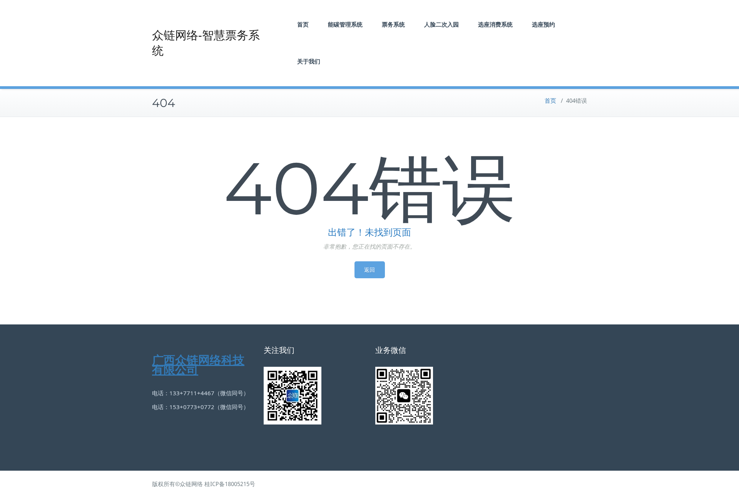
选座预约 (543, 24)
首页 (303, 24)
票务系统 (393, 24)
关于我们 (308, 61)
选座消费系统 (495, 24)
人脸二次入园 (441, 24)
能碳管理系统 (345, 24)
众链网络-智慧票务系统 (206, 42)
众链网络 (191, 484)
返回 (369, 269)
